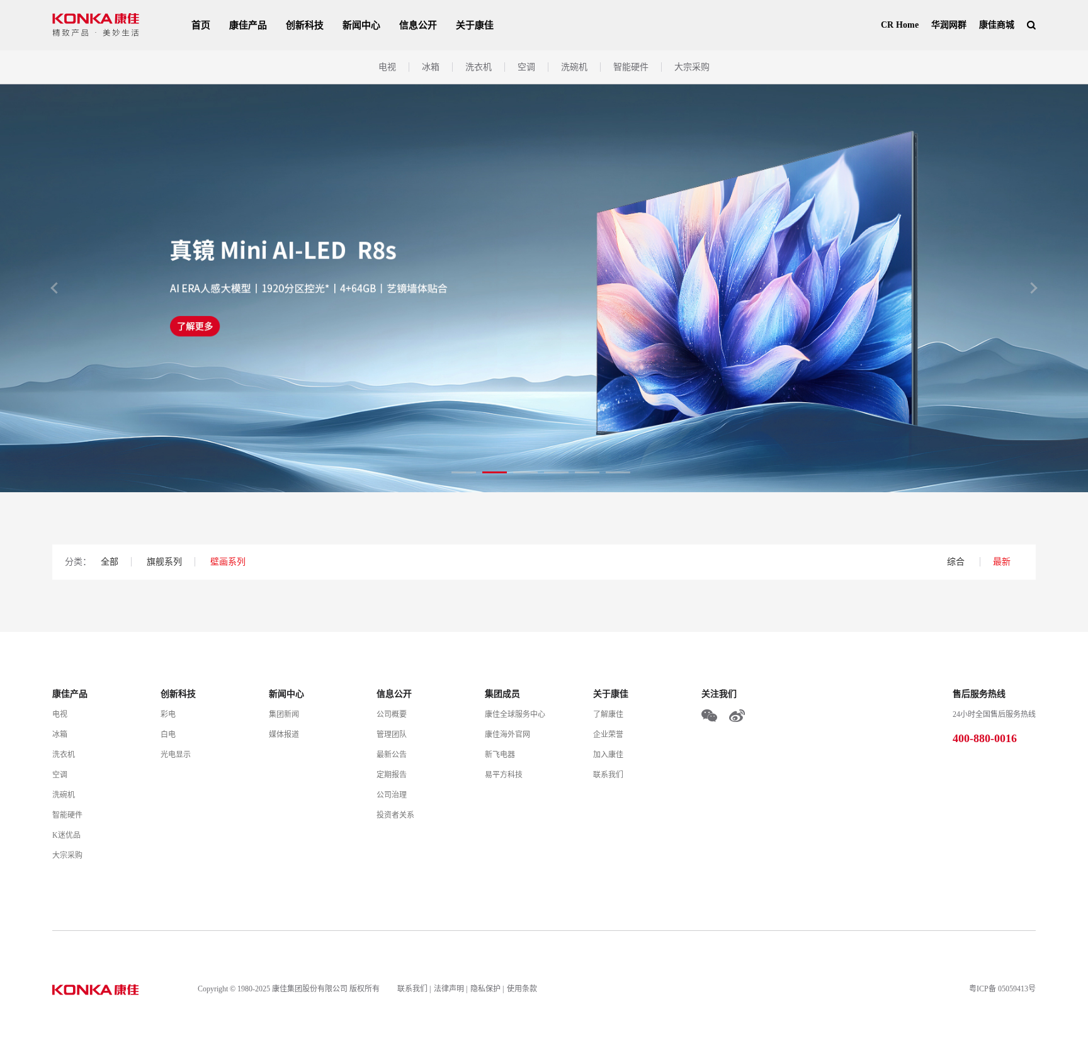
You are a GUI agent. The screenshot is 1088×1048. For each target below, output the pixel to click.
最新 (1002, 561)
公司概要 (392, 714)
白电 (168, 734)
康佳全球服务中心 (515, 714)
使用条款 (522, 988)
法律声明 (449, 988)
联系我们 (608, 774)
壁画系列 (228, 561)
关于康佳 (475, 25)
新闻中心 (361, 25)
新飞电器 (500, 754)
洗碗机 (574, 67)
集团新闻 (284, 714)
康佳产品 (248, 25)
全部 (109, 561)
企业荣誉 (608, 734)
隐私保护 (485, 988)
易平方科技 (504, 774)
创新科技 (305, 25)
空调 (526, 67)
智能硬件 (631, 67)
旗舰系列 (164, 561)
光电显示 (176, 754)
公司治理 (392, 795)
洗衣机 (478, 67)
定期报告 (392, 774)
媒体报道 (284, 734)
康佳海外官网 (507, 734)
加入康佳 (608, 754)
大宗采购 (692, 67)
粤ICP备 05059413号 (1002, 988)
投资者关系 (395, 815)
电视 (387, 67)
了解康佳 (608, 714)
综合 (957, 561)
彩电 (168, 714)
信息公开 (418, 25)
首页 (200, 25)
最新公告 (392, 754)
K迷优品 (66, 835)
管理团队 (392, 734)
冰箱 (430, 67)
